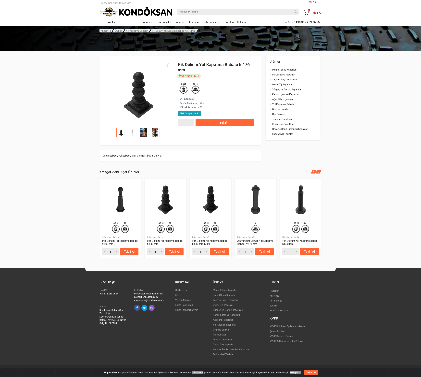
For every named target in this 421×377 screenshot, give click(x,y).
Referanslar (210, 22)
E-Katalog (228, 22)
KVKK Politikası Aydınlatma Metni (287, 326)
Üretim (178, 295)
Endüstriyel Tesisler (282, 133)
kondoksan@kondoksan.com (116, 3)
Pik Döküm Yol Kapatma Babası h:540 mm (165, 242)
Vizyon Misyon (183, 300)
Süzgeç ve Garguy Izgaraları (287, 89)
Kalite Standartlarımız (186, 309)
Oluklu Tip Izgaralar (282, 84)
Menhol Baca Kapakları (284, 69)
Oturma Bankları (280, 109)
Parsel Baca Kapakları (283, 74)
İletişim (241, 22)
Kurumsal (163, 22)
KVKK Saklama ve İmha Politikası (287, 341)
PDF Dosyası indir (189, 113)
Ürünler (118, 30)
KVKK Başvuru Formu (281, 336)
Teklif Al (225, 122)
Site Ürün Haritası (279, 310)
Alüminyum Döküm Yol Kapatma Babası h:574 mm (255, 242)
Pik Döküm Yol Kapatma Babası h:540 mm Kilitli (210, 242)
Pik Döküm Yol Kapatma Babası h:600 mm (300, 242)
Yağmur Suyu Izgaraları (284, 79)
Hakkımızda (181, 290)
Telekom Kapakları (282, 119)
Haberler (179, 22)
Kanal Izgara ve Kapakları (285, 94)
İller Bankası (278, 114)
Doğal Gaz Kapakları (283, 124)
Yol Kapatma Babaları (137, 30)
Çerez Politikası (278, 331)
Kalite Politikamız (184, 305)
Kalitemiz (193, 22)
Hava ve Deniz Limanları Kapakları (290, 129)
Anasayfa (148, 22)
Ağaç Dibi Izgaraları (282, 99)
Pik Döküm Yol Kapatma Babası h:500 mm (120, 242)
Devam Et (311, 372)
